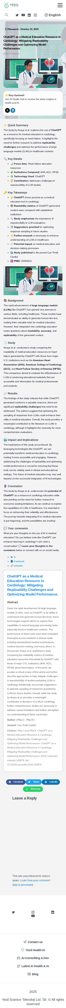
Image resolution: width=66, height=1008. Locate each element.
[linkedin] (29, 15)
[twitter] (17, 15)
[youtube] (23, 15)
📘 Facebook (17, 561)
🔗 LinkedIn (16, 565)
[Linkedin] (12, 110)
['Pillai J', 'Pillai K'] (11, 54)
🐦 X (12, 557)
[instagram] (35, 15)
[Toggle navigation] (60, 5)
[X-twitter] (7, 110)
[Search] (7, 15)
